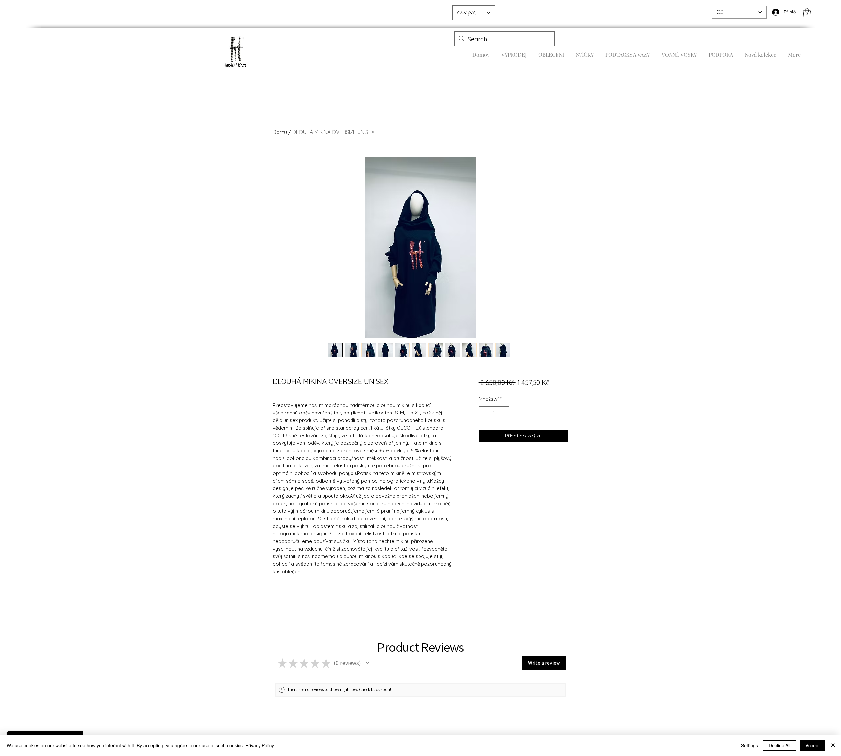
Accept (813, 745)
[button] (807, 12)
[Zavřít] (833, 745)
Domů (280, 132)
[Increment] (503, 413)
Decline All (779, 745)
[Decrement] (484, 413)
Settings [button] (749, 745)
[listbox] (473, 12)
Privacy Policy (259, 745)
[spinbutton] (493, 413)
